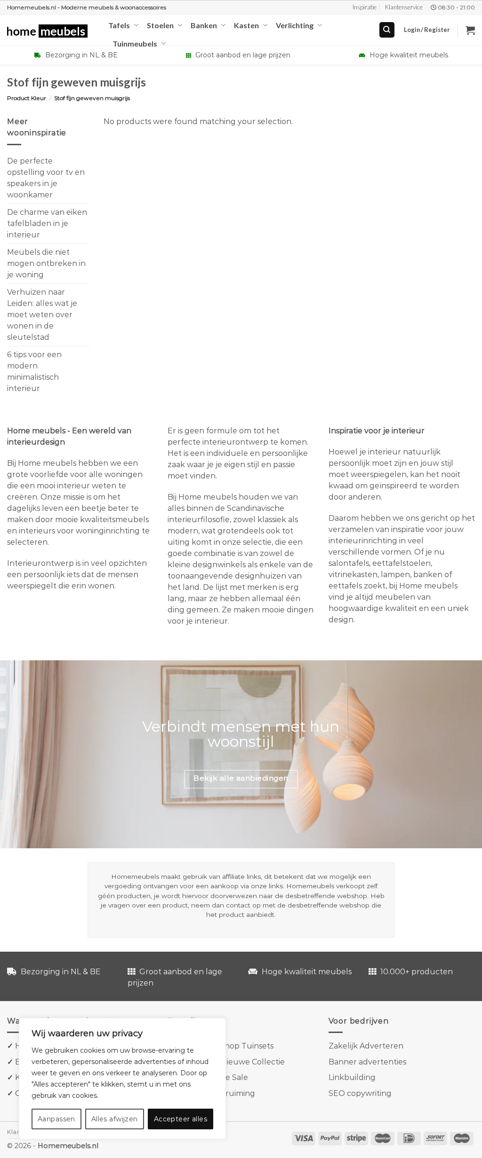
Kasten (246, 25)
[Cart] (470, 30)
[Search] (387, 30)
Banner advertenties (367, 1061)
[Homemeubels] (50, 31)
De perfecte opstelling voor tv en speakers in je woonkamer (46, 177)
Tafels (119, 25)
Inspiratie (365, 7)
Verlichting (294, 25)
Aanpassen (56, 1119)
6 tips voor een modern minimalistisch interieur (34, 371)
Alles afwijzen (114, 1119)
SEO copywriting (360, 1093)
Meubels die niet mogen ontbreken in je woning (46, 263)
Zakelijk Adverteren (366, 1045)
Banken (204, 25)
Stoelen (160, 25)
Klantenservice (404, 7)
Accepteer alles (180, 1119)
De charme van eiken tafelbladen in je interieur (47, 223)
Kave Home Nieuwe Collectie (230, 1061)
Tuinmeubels (134, 43)
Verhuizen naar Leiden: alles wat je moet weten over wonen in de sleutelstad (42, 314)
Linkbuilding (352, 1077)
